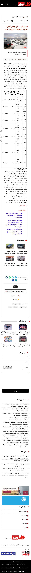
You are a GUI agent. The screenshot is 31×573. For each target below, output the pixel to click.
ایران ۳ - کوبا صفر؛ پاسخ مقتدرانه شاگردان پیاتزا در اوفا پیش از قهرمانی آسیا (15, 410)
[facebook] (13, 280)
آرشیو (17, 545)
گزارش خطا (14, 299)
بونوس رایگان (23, 516)
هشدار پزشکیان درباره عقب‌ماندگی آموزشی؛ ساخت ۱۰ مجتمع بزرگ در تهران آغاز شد (15, 414)
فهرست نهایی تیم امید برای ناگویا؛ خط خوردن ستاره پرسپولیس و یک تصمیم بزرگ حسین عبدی (15, 441)
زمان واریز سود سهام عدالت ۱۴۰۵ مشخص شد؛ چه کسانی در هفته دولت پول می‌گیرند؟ (15, 470)
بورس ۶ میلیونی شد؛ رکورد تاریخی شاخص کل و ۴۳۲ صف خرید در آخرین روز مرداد (14, 215)
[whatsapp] (10, 277)
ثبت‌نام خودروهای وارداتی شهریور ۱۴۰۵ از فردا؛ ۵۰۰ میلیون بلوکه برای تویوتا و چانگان (15, 428)
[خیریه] (15, 500)
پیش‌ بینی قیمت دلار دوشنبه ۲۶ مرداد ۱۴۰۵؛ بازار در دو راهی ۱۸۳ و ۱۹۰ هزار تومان (15, 465)
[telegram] (16, 277)
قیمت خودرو (16, 304)
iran (2, 564)
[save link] (8, 21)
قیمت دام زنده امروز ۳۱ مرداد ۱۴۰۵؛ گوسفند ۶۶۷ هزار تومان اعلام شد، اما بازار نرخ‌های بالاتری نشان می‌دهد (14, 223)
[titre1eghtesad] (8, 553)
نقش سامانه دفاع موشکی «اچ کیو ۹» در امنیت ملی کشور (15, 558)
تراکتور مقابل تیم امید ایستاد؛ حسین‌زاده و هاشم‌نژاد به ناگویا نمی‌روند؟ (15, 446)
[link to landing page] (20, 4)
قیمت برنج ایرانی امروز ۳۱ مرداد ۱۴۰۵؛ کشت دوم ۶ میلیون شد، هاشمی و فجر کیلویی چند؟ (15, 423)
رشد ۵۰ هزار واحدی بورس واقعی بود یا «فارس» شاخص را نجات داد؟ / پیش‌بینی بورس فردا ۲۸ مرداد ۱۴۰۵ (15, 475)
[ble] (16, 280)
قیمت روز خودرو (13, 307)
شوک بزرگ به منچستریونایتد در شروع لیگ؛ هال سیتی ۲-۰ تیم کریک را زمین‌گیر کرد (16, 405)
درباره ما (27, 545)
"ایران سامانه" (12, 562)
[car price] (1, 138)
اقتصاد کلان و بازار (17, 17)
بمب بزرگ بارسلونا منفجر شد (21, 461)
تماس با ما (22, 545)
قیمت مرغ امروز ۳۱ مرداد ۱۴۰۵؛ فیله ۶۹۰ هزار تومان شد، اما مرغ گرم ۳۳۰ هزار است (14, 232)
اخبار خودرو (23, 307)
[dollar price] (1, 132)
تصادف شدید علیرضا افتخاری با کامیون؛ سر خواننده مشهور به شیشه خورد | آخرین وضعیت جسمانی (15, 432)
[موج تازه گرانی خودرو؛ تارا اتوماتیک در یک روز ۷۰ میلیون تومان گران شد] (21, 258)
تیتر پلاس (24, 528)
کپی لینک (15, 287)
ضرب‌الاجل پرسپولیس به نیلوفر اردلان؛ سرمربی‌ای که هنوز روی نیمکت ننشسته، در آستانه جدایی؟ (15, 437)
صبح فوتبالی (24, 523)
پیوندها (13, 545)
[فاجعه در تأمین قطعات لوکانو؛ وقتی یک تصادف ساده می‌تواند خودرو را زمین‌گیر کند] (21, 246)
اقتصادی (25, 17)
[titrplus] (25, 553)
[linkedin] (7, 277)
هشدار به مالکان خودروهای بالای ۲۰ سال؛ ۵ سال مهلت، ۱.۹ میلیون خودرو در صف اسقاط (16, 419)
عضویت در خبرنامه (6, 545)
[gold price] (1, 135)
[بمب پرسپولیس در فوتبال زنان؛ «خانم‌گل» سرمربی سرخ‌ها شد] (8, 327)
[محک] (15, 491)
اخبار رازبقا (24, 520)
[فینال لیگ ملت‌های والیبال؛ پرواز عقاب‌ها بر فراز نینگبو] (23, 327)
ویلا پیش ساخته (23, 512)
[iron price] (1, 141)
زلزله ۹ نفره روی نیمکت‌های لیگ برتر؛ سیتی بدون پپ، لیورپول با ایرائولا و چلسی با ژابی (16, 457)
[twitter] (13, 277)
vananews (12, 564)
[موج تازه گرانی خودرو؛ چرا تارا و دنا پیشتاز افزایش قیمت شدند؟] (10, 246)
